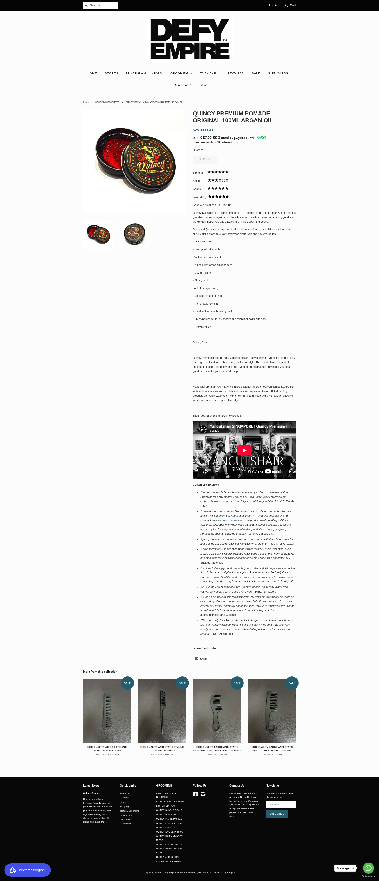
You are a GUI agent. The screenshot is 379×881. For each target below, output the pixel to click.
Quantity (198, 150)
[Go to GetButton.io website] (368, 876)
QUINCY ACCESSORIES (168, 857)
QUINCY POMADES (166, 814)
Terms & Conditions (129, 811)
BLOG (204, 85)
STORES (111, 73)
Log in (273, 5)
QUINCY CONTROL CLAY (169, 823)
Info (236, 142)
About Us (124, 793)
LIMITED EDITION (165, 806)
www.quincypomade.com (230, 520)
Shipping (124, 806)
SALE (256, 73)
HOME (92, 73)
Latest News (91, 785)
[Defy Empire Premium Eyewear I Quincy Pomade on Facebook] (195, 795)
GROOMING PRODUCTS (107, 102)
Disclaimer (125, 819)
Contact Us (125, 824)
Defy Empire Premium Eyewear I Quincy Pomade (188, 872)
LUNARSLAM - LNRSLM (144, 73)
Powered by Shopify (224, 872)
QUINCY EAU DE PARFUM (169, 832)
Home (86, 102)
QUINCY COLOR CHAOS (169, 844)
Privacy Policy (127, 815)
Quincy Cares (90, 793)
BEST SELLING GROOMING (171, 801)
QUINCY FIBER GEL (166, 827)
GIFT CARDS (278, 73)
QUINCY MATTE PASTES (169, 819)
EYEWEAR (208, 73)
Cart (293, 5)
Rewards (124, 797)
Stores (123, 802)
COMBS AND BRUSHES (168, 861)
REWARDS (235, 73)
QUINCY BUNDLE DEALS (169, 810)
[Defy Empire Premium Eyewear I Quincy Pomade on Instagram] (203, 795)
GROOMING (180, 73)
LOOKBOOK (182, 85)
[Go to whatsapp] (368, 868)
